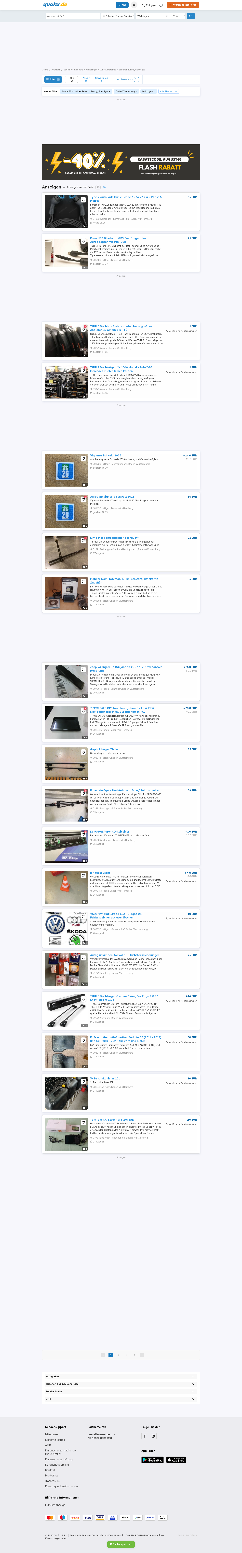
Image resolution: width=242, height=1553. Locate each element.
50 (104, 187)
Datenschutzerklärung (59, 1459)
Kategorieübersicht (57, 1464)
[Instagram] (153, 1436)
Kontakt (50, 1470)
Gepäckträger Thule (104, 749)
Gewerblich (101, 79)
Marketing (51, 1475)
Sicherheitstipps (55, 1439)
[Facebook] (145, 1436)
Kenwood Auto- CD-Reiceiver (109, 831)
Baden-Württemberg (125, 91)
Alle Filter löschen (168, 91)
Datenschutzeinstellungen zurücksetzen (61, 1452)
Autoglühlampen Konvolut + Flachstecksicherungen (125, 955)
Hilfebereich (52, 1434)
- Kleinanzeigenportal (101, 1436)
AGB (48, 1445)
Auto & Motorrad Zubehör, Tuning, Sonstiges (85, 91)
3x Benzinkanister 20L (105, 1078)
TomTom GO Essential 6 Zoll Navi (112, 1119)
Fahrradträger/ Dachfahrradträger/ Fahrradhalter (125, 790)
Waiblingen (147, 91)
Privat (86, 79)
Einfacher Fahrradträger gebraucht (114, 537)
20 (98, 187)
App (124, 4)
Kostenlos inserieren (184, 4)
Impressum (52, 1481)
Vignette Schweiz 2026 (105, 455)
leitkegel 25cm (100, 872)
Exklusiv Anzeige (55, 1505)
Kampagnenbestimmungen (62, 1486)
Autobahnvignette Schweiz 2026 (112, 496)
